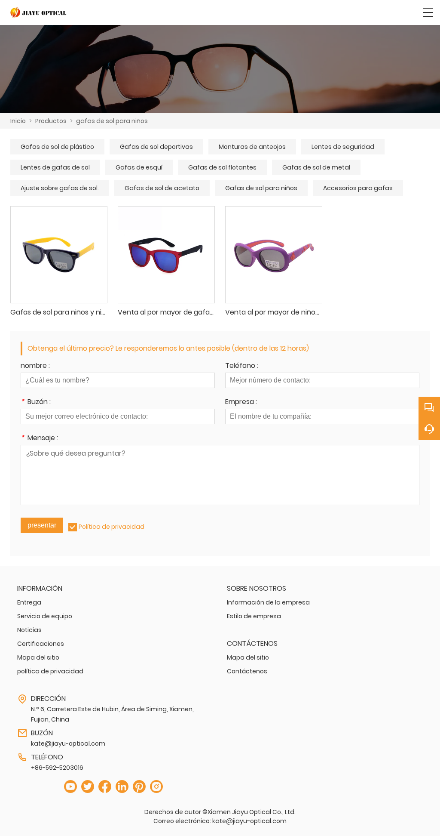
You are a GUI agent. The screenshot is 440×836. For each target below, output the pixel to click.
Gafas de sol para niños (261, 188)
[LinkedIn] (122, 787)
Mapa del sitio (38, 657)
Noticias (29, 630)
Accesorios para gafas (358, 188)
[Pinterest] (139, 787)
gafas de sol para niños (112, 121)
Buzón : (36, 402)
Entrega (29, 602)
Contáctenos (247, 671)
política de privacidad (50, 671)
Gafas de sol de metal (316, 167)
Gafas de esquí (139, 167)
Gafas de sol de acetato (162, 188)
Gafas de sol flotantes (222, 167)
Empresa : (241, 402)
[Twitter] (88, 787)
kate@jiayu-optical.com (68, 743)
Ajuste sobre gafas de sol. (60, 188)
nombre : (35, 366)
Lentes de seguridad (343, 146)
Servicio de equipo (44, 616)
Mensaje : (39, 439)
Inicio (18, 121)
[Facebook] (105, 787)
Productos (51, 121)
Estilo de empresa (254, 616)
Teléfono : (241, 366)
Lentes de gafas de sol (55, 167)
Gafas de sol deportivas (156, 146)
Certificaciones (40, 643)
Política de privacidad (111, 526)
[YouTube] (70, 787)
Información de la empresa (268, 602)
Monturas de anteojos (252, 146)
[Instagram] (156, 787)
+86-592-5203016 (57, 767)
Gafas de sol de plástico (57, 146)
